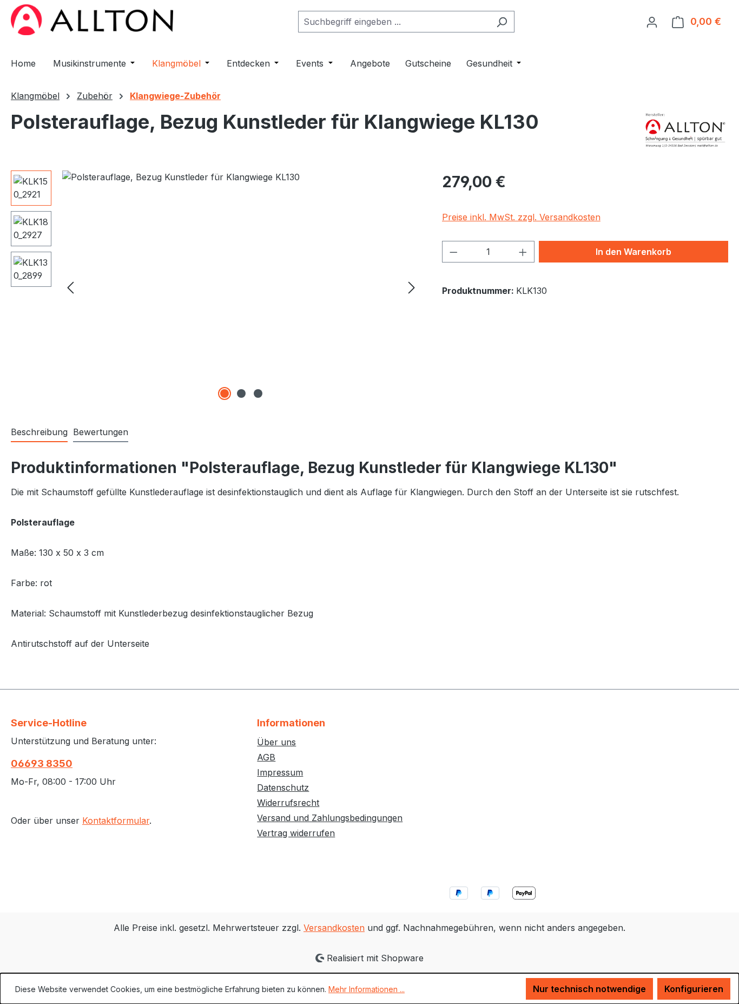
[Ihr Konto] (652, 21)
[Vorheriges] (70, 286)
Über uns (276, 742)
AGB (266, 757)
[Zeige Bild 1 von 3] (224, 393)
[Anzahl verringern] (453, 252)
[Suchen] (501, 21)
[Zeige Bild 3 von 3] (258, 393)
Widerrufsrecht (288, 802)
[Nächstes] (412, 286)
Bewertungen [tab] (100, 431)
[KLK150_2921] (241, 286)
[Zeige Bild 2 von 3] (241, 393)
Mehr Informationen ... (366, 989)
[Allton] (685, 130)
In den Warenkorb (633, 251)
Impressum (280, 772)
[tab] (39, 432)
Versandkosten (334, 927)
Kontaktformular (115, 820)
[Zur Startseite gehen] (92, 19)
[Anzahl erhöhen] (523, 252)
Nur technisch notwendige (589, 988)
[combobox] (394, 21)
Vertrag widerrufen (296, 833)
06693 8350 (41, 763)
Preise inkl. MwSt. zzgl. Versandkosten (521, 217)
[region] (215, 286)
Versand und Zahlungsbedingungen (330, 817)
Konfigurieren (693, 988)
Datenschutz (283, 787)
